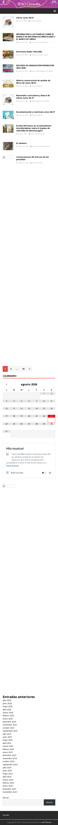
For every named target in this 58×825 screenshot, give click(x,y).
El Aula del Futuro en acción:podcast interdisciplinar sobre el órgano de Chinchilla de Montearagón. (33, 128)
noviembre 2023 (10, 792)
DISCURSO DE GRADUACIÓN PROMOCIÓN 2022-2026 (35, 66)
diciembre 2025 (9, 721)
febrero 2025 (8, 749)
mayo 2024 (8, 773)
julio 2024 (7, 767)
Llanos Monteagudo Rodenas (42, 71)
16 (23, 368)
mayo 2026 (8, 706)
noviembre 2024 (10, 758)
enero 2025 (8, 752)
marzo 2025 (8, 746)
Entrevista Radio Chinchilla (29, 51)
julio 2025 (7, 734)
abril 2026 (7, 709)
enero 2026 (8, 718)
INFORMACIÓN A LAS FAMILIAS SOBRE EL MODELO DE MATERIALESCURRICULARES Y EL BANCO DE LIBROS (35, 36)
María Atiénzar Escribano (41, 101)
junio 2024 (7, 770)
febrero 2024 (8, 782)
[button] (54, 11)
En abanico (21, 143)
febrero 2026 (8, 715)
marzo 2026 (8, 712)
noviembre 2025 (10, 724)
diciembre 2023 (9, 789)
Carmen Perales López (40, 55)
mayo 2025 (8, 740)
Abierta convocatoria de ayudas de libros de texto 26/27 (33, 81)
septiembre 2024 (10, 764)
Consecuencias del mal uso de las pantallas (32, 158)
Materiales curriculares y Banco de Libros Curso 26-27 (33, 96)
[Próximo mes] (51, 384)
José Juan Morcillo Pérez (41, 146)
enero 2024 (8, 785)
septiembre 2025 (10, 731)
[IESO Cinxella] (29, 6)
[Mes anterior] (6, 384)
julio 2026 (7, 700)
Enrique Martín (35, 21)
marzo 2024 (8, 779)
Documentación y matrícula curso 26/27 (35, 112)
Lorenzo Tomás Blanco (40, 42)
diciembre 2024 (9, 755)
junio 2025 (7, 737)
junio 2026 (7, 703)
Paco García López (38, 134)
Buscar (6, 797)
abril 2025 (7, 743)
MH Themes (46, 822)
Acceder (6, 815)
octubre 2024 (8, 761)
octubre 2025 (8, 728)
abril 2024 (7, 776)
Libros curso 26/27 (25, 17)
